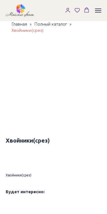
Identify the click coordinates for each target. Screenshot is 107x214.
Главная (19, 24)
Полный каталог (50, 24)
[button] (67, 10)
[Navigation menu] (98, 11)
